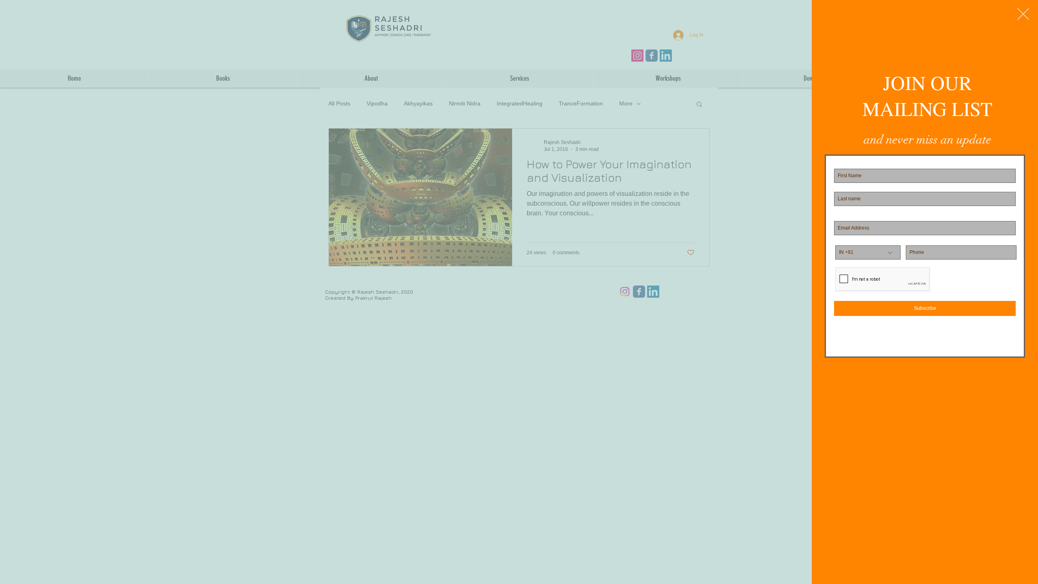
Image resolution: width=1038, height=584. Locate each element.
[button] (1023, 14)
